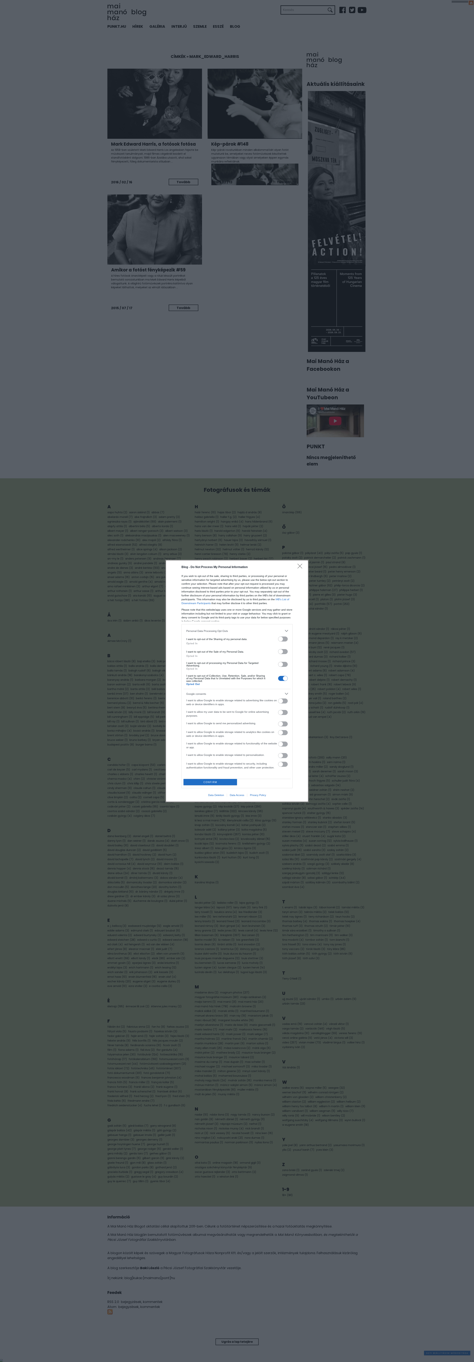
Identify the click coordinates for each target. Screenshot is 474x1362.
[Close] (301, 567)
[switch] (283, 639)
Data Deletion (216, 795)
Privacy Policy (258, 795)
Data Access (237, 795)
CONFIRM (210, 782)
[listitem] (237, 631)
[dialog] (237, 681)
